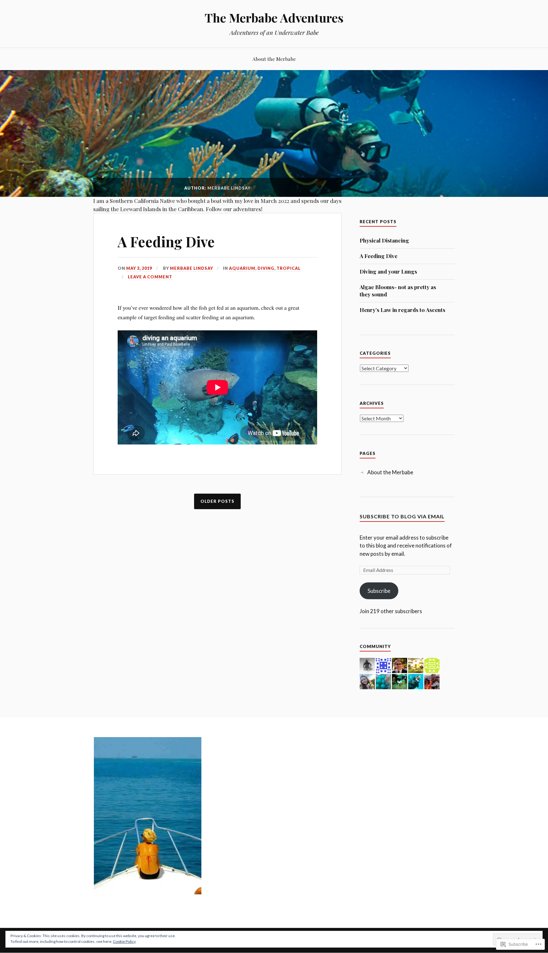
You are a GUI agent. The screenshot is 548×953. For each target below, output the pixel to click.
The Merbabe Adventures (274, 18)
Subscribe (379, 590)
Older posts (217, 501)
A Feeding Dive (166, 241)
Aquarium (242, 268)
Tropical (289, 268)
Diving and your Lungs (388, 271)
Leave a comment (150, 276)
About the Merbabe (274, 58)
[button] (147, 815)
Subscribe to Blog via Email (402, 516)
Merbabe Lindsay (191, 268)
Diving (266, 268)
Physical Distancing (384, 240)
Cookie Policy (124, 941)
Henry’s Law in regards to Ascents (402, 309)
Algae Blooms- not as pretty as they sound (398, 290)
